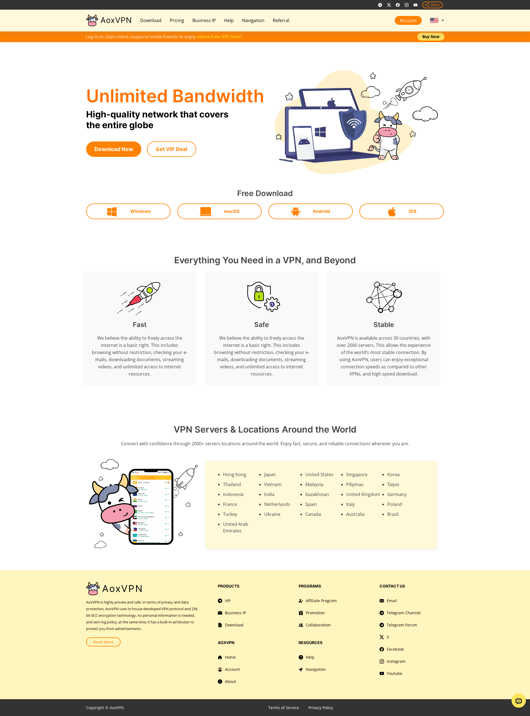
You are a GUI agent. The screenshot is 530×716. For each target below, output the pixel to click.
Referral (281, 20)
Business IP (204, 20)
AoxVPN (116, 20)
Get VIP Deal (171, 149)
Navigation (253, 20)
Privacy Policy (320, 707)
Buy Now (430, 36)
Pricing (177, 20)
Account (408, 20)
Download (150, 20)
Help (229, 20)
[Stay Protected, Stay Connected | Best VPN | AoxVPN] (433, 20)
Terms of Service (283, 707)
